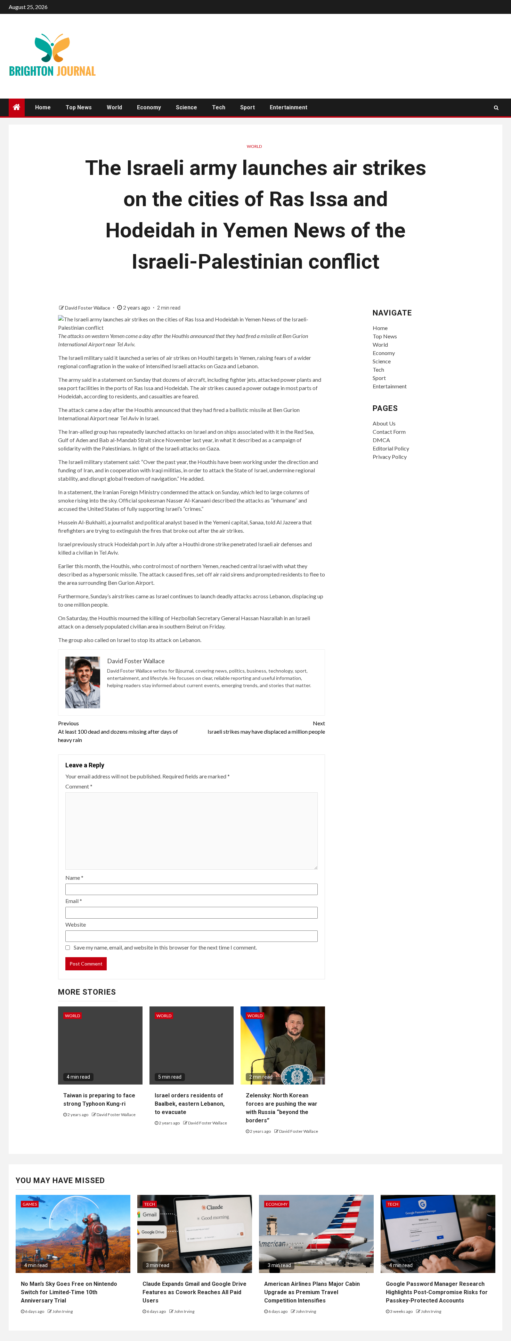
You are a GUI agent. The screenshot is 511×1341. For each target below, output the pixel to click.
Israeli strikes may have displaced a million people (266, 727)
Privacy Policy (390, 456)
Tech (218, 107)
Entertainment (288, 107)
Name (74, 877)
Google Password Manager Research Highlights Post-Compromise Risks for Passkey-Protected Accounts (437, 1292)
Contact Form (389, 431)
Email (73, 900)
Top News (79, 107)
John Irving (62, 1311)
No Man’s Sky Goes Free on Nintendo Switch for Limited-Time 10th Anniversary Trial (69, 1292)
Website (75, 924)
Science (186, 107)
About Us (384, 423)
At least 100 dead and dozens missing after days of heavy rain (118, 731)
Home (43, 107)
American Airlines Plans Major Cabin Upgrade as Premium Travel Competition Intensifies (312, 1292)
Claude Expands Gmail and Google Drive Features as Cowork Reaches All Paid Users (194, 1292)
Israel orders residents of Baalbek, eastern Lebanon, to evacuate (190, 1103)
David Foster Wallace (88, 308)
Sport (247, 107)
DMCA (381, 440)
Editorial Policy (391, 448)
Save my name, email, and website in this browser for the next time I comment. (165, 947)
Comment (78, 786)
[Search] (496, 107)
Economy (149, 107)
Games (30, 1204)
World (114, 107)
